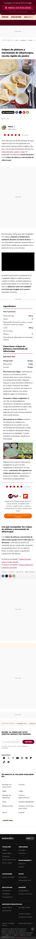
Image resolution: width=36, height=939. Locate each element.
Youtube (17, 757)
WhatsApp (4, 757)
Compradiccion (7, 897)
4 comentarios (9, 112)
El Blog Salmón (24, 890)
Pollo (4, 802)
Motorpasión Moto (25, 880)
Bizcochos (16, 17)
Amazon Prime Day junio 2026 (26, 807)
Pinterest (26, 757)
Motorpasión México (25, 923)
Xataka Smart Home (9, 859)
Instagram (22, 757)
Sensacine (22, 863)
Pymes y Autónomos (25, 894)
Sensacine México (25, 914)
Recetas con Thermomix (7, 786)
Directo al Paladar (8, 877)
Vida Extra (22, 853)
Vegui (4, 791)
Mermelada (30, 572)
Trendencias (6, 890)
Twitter (20, 112)
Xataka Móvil (6, 853)
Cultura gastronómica (24, 796)
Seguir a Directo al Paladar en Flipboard (18, 516)
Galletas (28, 17)
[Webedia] (8, 839)
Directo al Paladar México (8, 924)
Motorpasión (23, 877)
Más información (20, 937)
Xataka (4, 850)
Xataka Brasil (6, 910)
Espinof (21, 867)
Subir (28, 838)
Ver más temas (8, 820)
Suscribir (28, 742)
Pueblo (30, 40)
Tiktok (4, 761)
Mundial (22, 40)
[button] (11, 126)
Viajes (21, 791)
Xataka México (7, 907)
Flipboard (23, 112)
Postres (11, 572)
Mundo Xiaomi (7, 863)
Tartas (5, 17)
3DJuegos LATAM (24, 907)
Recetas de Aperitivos (6, 796)
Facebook (16, 112)
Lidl (16, 40)
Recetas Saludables (26, 802)
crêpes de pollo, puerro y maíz (13, 152)
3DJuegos (22, 850)
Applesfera (6, 856)
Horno (4, 812)
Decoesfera (6, 894)
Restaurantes (7, 806)
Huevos (20, 572)
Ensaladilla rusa (21, 723)
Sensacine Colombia (25, 917)
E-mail (27, 112)
